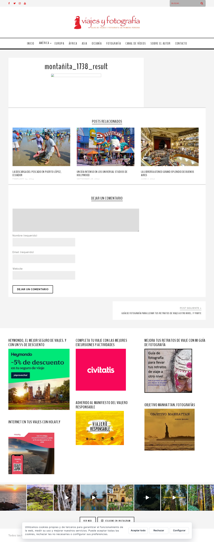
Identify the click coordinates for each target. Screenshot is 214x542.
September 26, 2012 (88, 179)
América (44, 43)
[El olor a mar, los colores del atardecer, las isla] (40, 498)
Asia (84, 43)
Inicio (30, 43)
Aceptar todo (138, 530)
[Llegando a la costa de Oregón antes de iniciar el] (147, 498)
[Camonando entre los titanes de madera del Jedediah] (174, 498)
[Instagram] (21, 3)
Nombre (25, 235)
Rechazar (158, 530)
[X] (16, 3)
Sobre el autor (161, 43)
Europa (59, 43)
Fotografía (113, 43)
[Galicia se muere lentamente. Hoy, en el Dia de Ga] (67, 498)
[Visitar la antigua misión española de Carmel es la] (120, 498)
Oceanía (97, 43)
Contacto (181, 43)
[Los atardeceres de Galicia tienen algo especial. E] (13, 498)
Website (18, 268)
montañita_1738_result (76, 66)
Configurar (179, 530)
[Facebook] (10, 3)
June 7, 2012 (148, 179)
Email (23, 252)
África (73, 43)
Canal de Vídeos (136, 43)
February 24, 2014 (23, 179)
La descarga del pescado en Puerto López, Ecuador (37, 173)
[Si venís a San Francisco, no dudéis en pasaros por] (94, 498)
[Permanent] (41, 165)
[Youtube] (26, 3)
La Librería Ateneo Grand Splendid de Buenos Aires (167, 173)
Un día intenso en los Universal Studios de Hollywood (102, 173)
